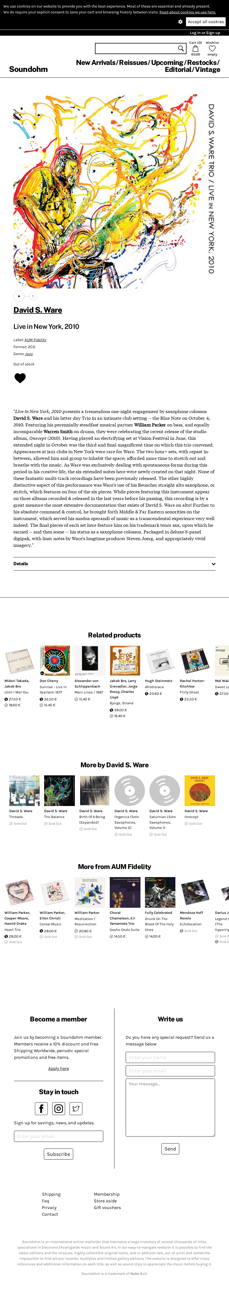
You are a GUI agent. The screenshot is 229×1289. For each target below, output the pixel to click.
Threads (16, 817)
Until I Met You (16, 692)
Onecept (192, 817)
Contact (50, 1214)
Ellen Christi (50, 918)
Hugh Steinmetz (158, 681)
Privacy (49, 1207)
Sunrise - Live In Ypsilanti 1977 (53, 690)
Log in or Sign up (205, 32)
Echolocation (191, 924)
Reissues (133, 62)
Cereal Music (50, 924)
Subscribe (58, 1154)
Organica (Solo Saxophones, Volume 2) (127, 822)
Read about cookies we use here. (187, 12)
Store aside (105, 1200)
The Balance (54, 817)
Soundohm (28, 69)
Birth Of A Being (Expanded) (92, 819)
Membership (107, 1194)
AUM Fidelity (35, 340)
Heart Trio (12, 930)
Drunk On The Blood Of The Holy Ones (159, 924)
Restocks (201, 62)
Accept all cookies (206, 21)
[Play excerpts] (19, 296)
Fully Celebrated (158, 913)
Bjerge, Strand (121, 703)
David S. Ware (37, 309)
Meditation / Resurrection (85, 921)
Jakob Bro (12, 686)
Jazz (29, 353)
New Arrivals (95, 62)
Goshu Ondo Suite (125, 930)
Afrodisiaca (154, 687)
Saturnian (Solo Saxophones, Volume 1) (162, 822)
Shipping (51, 1194)
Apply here (58, 1068)
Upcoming (167, 62)
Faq (45, 1200)
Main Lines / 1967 (89, 692)
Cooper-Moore (16, 918)
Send (170, 1149)
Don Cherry (49, 681)
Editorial (178, 69)
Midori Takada (16, 681)
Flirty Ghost (189, 692)
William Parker (16, 913)
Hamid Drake (15, 923)
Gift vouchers (107, 1207)
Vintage (207, 69)
